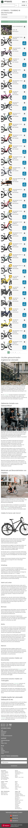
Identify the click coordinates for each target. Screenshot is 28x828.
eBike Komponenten (18, 808)
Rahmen (16, 776)
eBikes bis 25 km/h (4, 792)
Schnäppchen (3, 784)
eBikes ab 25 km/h (4, 793)
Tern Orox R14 (15, 102)
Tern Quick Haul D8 (16, 48)
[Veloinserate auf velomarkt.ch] (6, 1)
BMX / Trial (17, 784)
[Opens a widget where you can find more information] (6, 825)
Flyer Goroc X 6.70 (16, 113)
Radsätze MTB (17, 792)
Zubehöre (6, 507)
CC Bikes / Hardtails (4, 771)
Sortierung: (4, 14)
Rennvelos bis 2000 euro (19, 772)
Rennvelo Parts (17, 797)
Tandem (16, 783)
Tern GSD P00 (15, 276)
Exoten (16, 782)
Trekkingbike (16, 683)
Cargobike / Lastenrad (5, 788)
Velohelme (17, 806)
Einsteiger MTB (3, 776)
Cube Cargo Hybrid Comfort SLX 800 (20, 178)
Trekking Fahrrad (4, 783)
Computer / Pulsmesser (19, 800)
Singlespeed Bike (4, 787)
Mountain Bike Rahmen (5, 778)
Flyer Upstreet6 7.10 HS (17, 37)
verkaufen (3, 717)
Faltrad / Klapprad (18, 787)
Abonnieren (14, 765)
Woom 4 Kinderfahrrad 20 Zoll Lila (20, 26)
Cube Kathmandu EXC (17, 189)
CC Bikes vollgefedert (4, 772)
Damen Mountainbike (4, 777)
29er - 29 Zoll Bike (4, 779)
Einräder (16, 789)
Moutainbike (21, 669)
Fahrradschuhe (17, 807)
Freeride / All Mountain (5, 775)
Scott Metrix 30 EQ (16, 167)
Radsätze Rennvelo (18, 793)
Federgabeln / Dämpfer (19, 794)
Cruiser (16, 788)
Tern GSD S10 (15, 91)
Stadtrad (2, 782)
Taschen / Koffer (18, 802)
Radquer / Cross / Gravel (19, 777)
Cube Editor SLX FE (17, 69)
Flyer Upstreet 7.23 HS (17, 124)
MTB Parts (17, 796)
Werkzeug (16, 804)
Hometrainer (17, 805)
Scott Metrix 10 (16, 59)
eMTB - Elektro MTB (4, 794)
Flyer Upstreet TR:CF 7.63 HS (19, 254)
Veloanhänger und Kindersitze (20, 795)
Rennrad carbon (17, 771)
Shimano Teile (17, 801)
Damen (16, 775)
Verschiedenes (17, 803)
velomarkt (6, 394)
